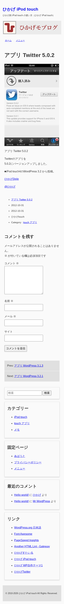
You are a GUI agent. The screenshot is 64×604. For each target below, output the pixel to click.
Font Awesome (23, 533)
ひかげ (37, 494)
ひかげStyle (11, 178)
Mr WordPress (41, 501)
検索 (47, 392)
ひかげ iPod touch (20, 9)
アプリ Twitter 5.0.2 (21, 199)
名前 (8, 301)
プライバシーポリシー (27, 462)
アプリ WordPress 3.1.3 (28, 365)
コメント (11, 263)
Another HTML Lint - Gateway (32, 546)
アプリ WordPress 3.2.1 (28, 376)
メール (10, 316)
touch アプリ (30, 222)
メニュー (20, 40)
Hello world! (21, 494)
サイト (8, 331)
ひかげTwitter (22, 571)
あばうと (19, 456)
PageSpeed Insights (26, 540)
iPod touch (20, 417)
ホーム (8, 40)
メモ (17, 429)
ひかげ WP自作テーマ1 (28, 565)
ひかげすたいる (23, 552)
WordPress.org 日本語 (27, 527)
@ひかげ (9, 186)
